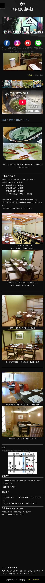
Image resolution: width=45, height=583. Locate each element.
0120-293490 (33, 579)
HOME (30, 75)
